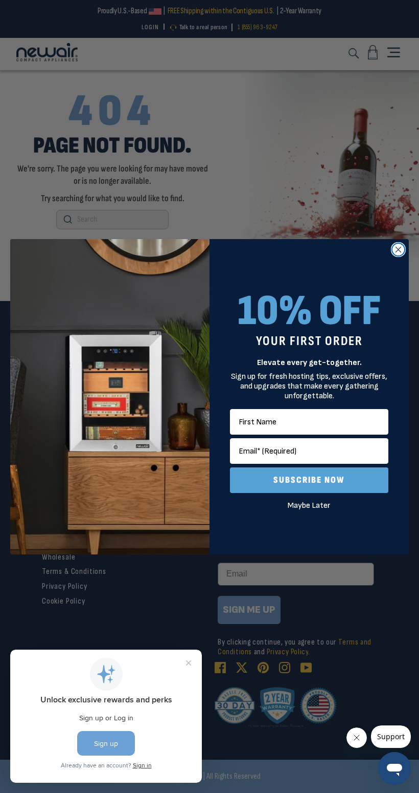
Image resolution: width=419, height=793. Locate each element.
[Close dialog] (398, 249)
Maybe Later (309, 505)
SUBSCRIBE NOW (309, 480)
